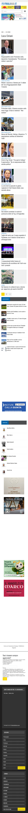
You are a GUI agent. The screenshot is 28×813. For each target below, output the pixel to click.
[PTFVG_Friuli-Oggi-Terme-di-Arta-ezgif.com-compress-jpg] (14, 513)
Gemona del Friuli (5, 80)
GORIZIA (3, 285)
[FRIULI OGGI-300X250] (14, 595)
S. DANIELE (5, 796)
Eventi (4, 761)
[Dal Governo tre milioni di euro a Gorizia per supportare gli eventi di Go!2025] (14, 277)
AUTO (4, 768)
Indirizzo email (6, 664)
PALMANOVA (5, 806)
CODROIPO (5, 781)
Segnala (14, 647)
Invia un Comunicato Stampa (11, 646)
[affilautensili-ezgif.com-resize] (14, 8)
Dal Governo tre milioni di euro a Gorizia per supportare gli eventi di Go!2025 (13, 288)
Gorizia (4, 749)
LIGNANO (5, 800)
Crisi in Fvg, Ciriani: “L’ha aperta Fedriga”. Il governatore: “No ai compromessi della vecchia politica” (13, 162)
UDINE (4, 778)
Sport (4, 758)
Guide (4, 765)
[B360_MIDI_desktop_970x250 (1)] (14, 19)
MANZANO (5, 803)
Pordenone (3, 209)
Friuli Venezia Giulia (6, 106)
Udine (4, 740)
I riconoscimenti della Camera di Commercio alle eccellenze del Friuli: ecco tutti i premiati (13, 263)
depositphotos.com (15, 725)
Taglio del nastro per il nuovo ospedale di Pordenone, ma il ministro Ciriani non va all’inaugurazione (13, 237)
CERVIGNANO (5, 787)
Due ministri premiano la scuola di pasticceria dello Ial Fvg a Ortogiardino (12, 212)
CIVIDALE (5, 793)
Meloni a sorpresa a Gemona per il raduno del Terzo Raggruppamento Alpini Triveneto (13, 84)
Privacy (4, 667)
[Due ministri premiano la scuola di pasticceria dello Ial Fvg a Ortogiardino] (14, 201)
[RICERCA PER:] (12, 11)
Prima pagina (6, 737)
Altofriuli (5, 746)
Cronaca (5, 752)
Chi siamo (6, 693)
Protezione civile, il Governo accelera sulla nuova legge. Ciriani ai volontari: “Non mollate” (13, 110)
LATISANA (5, 790)
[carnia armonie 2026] (14, 493)
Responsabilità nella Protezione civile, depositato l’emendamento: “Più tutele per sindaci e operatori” (13, 58)
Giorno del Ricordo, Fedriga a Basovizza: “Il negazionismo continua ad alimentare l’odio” (14, 136)
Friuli (2, 55)
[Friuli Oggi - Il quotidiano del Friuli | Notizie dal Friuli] (12, 3)
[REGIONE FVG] (14, 410)
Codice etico (11, 693)
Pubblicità (21, 646)
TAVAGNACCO (6, 784)
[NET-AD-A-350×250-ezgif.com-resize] (14, 576)
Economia (5, 755)
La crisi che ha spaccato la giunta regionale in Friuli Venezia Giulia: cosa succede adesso (12, 187)
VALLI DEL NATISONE (7, 809)
